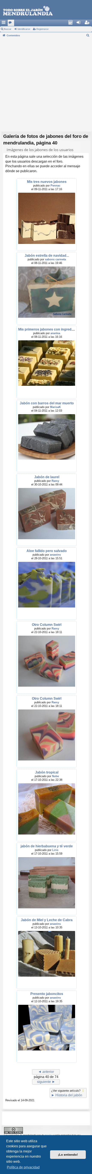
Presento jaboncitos (46, 994)
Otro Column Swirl (46, 624)
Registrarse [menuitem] (89, 23)
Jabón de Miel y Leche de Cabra (47, 920)
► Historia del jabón (66, 1095)
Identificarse (24, 29)
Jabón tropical (46, 772)
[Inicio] (28, 11)
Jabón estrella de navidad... (47, 255)
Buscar (7, 29)
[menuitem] (72, 23)
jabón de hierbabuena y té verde (47, 846)
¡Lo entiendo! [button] (68, 1154)
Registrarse (42, 29)
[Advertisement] (46, 84)
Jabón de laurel (46, 477)
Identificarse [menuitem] (81, 23)
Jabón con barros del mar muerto (47, 403)
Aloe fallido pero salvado (47, 551)
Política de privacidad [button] (23, 1167)
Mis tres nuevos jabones (47, 182)
